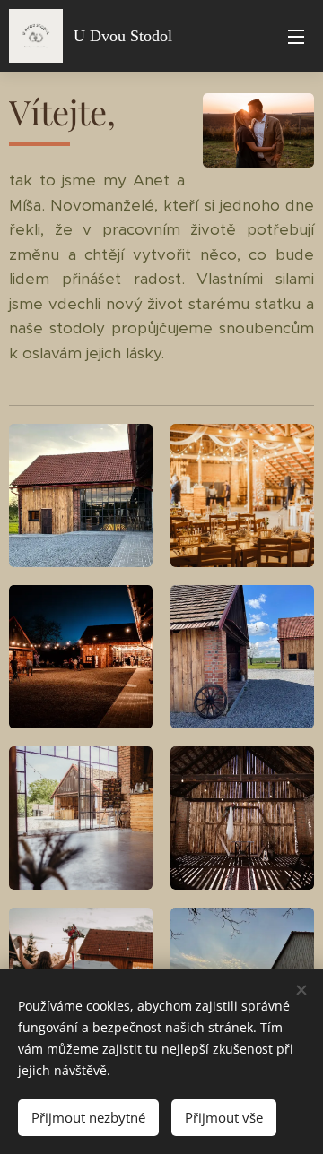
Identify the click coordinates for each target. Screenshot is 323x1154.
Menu (296, 36)
